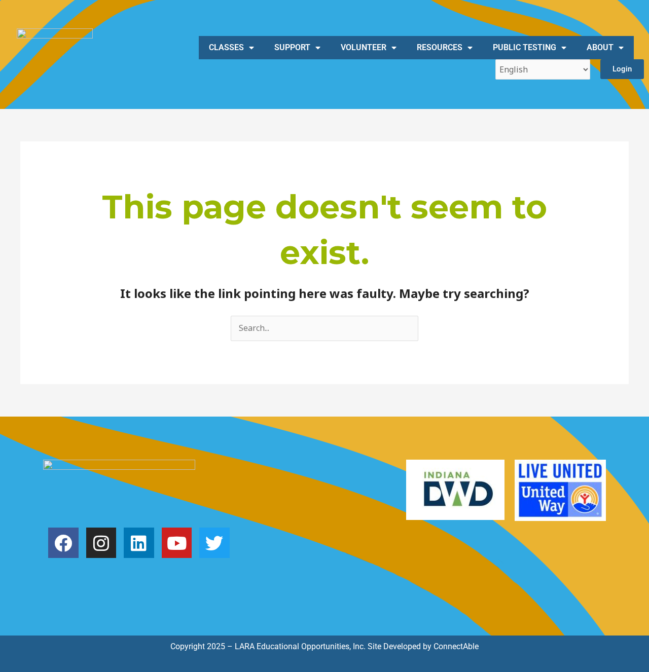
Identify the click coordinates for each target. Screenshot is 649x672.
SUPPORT (292, 47)
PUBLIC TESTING (524, 47)
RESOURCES (439, 47)
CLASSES (226, 47)
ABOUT (600, 47)
